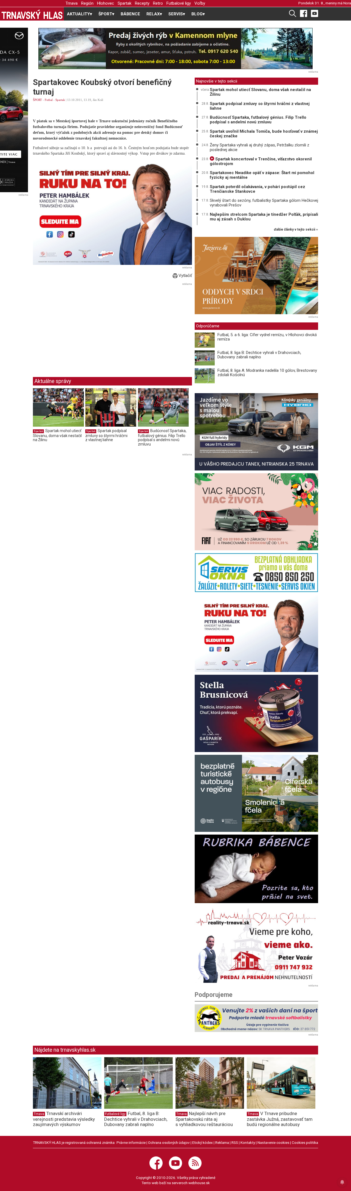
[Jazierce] (256, 275)
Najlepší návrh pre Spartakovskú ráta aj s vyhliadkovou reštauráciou (204, 1119)
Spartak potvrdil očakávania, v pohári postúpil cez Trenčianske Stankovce (257, 189)
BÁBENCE (130, 14)
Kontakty (247, 1142)
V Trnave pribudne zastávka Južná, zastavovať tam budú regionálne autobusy (280, 1119)
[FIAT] (256, 511)
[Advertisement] (79, 325)
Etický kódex (202, 1142)
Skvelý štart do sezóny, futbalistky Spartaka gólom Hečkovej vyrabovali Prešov (264, 203)
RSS (234, 1142)
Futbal (49, 99)
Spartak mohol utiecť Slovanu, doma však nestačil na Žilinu (57, 435)
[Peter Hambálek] (256, 633)
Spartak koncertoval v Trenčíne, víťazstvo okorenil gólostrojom (261, 161)
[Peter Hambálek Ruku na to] (112, 212)
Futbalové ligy (178, 3)
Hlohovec (105, 3)
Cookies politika (305, 1142)
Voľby (199, 3)
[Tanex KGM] (256, 431)
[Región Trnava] (256, 793)
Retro (158, 3)
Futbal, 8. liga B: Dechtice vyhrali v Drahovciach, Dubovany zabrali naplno (259, 355)
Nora (347, 3)
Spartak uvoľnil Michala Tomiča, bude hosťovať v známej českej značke (264, 133)
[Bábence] (256, 869)
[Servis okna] (256, 572)
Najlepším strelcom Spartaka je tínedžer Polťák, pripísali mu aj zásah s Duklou (264, 217)
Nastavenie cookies (273, 1142)
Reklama (222, 1142)
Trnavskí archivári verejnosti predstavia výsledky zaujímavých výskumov (64, 1119)
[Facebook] (303, 13)
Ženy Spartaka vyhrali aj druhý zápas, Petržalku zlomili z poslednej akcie (259, 147)
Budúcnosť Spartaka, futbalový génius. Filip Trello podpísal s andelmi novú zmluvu (162, 437)
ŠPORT (37, 99)
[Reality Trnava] (256, 944)
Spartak (124, 3)
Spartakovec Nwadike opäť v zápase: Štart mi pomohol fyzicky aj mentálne (262, 175)
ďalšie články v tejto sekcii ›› (296, 229)
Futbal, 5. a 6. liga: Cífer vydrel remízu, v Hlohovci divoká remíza (267, 337)
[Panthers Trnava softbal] (256, 1018)
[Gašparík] (256, 713)
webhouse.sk (199, 1183)
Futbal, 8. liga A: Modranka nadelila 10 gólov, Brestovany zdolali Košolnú (267, 373)
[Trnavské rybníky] (175, 48)
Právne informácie (131, 1142)
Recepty (142, 3)
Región (87, 3)
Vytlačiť (184, 275)
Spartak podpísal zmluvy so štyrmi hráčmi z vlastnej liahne (106, 435)
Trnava (72, 3)
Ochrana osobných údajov (169, 1142)
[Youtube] (314, 13)
